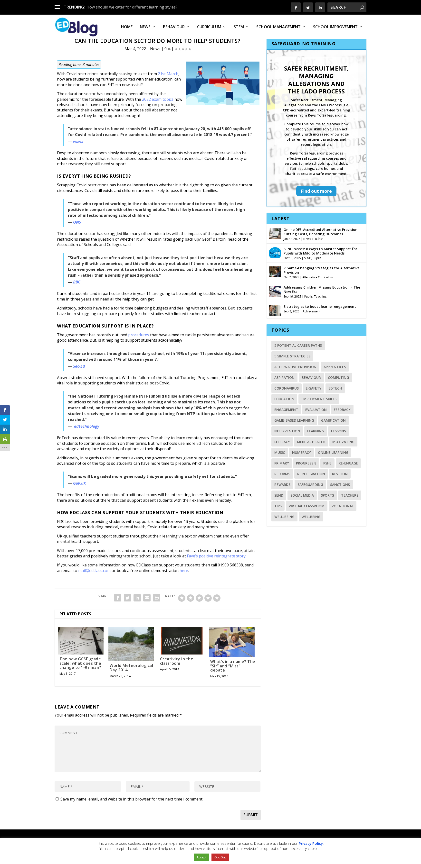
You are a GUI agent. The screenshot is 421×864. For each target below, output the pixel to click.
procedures (138, 334)
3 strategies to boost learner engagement (320, 306)
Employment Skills (318, 399)
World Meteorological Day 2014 (131, 668)
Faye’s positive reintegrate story (216, 556)
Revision (340, 474)
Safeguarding (310, 484)
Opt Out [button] (220, 857)
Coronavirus (286, 388)
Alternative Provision (295, 366)
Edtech (335, 388)
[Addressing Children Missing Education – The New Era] (275, 290)
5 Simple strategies (292, 356)
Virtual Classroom (307, 506)
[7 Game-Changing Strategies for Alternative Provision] (275, 271)
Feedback (342, 409)
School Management (278, 27)
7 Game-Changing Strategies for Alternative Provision (321, 270)
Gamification (333, 420)
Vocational (343, 506)
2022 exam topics (157, 99)
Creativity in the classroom (176, 661)
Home (127, 27)
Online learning (333, 452)
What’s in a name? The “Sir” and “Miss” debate (232, 666)
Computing (338, 377)
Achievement (311, 311)
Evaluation (316, 409)
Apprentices (335, 366)
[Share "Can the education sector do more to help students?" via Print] (157, 598)
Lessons (338, 431)
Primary (281, 463)
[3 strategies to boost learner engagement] (275, 310)
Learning (315, 431)
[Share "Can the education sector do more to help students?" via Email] (147, 598)
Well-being (284, 516)
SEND (307, 258)
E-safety (313, 388)
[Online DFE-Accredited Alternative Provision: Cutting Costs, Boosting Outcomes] (275, 233)
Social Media (302, 495)
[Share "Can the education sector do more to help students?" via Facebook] (118, 598)
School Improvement (335, 27)
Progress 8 (306, 463)
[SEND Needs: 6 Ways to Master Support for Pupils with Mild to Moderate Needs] (275, 252)
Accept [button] (201, 857)
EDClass (317, 239)
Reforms (282, 474)
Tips (278, 506)
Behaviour (174, 27)
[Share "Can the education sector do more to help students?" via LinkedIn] (137, 598)
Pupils (317, 258)
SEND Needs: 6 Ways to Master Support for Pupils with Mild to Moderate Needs (320, 250)
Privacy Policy (311, 843)
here (184, 570)
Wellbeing (311, 516)
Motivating (343, 441)
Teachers (349, 495)
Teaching (320, 296)
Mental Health (311, 441)
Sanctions (340, 484)
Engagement (286, 409)
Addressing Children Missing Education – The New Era (322, 289)
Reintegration (311, 474)
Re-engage (348, 463)
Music (279, 452)
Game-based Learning (294, 420)
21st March (168, 73)
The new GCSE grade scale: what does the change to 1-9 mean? (80, 663)
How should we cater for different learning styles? (131, 7)
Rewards (282, 484)
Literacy (282, 441)
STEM (239, 27)
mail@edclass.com (94, 570)
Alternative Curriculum (317, 277)
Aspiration (284, 377)
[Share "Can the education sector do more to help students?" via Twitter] (127, 598)
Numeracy (301, 452)
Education (284, 399)
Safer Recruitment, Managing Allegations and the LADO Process (316, 79)
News (145, 27)
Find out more (316, 191)
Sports (327, 495)
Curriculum (209, 27)
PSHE (327, 463)
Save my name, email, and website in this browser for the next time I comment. (131, 799)
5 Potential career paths (298, 345)
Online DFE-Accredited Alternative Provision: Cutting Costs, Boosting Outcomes (321, 231)
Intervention (287, 431)
